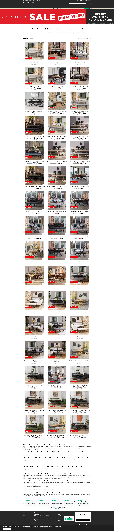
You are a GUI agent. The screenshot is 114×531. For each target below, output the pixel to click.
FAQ (58, 519)
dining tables (32, 459)
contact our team (72, 496)
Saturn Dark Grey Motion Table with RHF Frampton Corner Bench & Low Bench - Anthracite (57, 236)
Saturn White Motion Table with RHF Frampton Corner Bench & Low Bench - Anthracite (57, 336)
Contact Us (59, 520)
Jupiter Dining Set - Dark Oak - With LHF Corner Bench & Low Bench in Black (34, 137)
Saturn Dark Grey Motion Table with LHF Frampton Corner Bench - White (34, 236)
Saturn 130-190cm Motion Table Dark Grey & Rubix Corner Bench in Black (34, 386)
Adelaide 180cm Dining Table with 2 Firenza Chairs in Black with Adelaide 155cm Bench (57, 386)
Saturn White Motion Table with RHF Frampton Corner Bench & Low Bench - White (80, 336)
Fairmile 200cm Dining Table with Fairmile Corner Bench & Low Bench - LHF (57, 436)
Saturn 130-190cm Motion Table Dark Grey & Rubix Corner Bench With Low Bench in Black (80, 386)
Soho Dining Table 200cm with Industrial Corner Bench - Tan (80, 187)
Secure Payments (37, 516)
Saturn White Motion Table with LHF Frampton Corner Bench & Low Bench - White (34, 311)
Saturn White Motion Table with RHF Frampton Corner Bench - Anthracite (34, 361)
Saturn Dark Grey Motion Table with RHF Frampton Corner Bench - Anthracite (57, 261)
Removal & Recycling (37, 515)
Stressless (47, 516)
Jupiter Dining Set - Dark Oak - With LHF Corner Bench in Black (34, 187)
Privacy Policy (36, 519)
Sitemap (35, 520)
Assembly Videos (36, 514)
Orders (59, 514)
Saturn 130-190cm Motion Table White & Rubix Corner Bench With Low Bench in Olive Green (34, 436)
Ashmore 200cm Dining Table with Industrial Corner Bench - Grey (34, 286)
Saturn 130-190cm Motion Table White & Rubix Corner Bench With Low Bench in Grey (80, 411)
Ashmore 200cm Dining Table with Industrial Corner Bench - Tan (57, 286)
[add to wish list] (42, 59)
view (34, 55)
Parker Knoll (47, 515)
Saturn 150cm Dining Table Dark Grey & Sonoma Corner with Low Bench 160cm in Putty (80, 62)
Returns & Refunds (60, 516)
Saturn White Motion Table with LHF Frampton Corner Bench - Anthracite (57, 311)
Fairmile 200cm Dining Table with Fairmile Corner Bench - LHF (79, 361)
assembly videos (30, 495)
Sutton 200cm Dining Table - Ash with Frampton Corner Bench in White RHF (57, 112)
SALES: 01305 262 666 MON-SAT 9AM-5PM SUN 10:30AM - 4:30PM (31, 0)
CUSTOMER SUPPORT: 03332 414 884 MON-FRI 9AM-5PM (84, 0)
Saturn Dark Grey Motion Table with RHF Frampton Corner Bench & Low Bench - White (80, 236)
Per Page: (80, 38)
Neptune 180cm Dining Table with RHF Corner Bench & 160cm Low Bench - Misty (80, 162)
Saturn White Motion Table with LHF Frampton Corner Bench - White (34, 336)
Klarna (35, 521)
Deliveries (59, 515)
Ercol (47, 514)
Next (60, 440)
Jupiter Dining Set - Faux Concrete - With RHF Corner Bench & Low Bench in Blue (34, 162)
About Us (24, 514)
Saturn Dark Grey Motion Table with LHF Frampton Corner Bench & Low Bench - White (57, 212)
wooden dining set (48, 471)
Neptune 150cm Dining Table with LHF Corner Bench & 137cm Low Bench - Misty (34, 62)
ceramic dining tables (66, 477)
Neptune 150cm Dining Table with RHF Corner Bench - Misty (57, 137)
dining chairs (28, 449)
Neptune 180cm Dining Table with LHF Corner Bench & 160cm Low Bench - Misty (80, 137)
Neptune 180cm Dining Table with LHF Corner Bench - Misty (57, 162)
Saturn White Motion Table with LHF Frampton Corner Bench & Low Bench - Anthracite (80, 286)
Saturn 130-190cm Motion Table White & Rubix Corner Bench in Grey (34, 411)
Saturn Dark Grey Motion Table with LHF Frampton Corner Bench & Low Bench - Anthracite (34, 212)
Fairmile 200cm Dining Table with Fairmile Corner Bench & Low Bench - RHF (34, 261)
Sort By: (70, 38)
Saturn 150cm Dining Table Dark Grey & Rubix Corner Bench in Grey (80, 436)
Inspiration (24, 516)
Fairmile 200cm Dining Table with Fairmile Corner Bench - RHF (79, 311)
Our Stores (24, 515)
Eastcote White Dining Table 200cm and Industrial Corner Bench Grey (34, 112)
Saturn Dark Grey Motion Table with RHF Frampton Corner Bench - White (80, 261)
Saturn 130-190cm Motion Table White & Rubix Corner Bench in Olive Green (57, 411)
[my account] (88, 3)
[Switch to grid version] (86, 38)
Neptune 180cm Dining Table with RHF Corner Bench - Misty (57, 187)
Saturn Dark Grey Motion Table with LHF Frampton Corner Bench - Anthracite (80, 212)
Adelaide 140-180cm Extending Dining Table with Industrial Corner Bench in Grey (57, 87)
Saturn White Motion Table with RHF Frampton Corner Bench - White (57, 361)
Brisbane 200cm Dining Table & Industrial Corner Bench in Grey (56, 62)
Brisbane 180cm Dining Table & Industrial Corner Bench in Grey (79, 87)
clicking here (58, 526)
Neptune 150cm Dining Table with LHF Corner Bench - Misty (34, 87)
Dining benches (59, 446)
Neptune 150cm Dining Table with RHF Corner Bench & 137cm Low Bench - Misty (80, 112)
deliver (46, 494)
